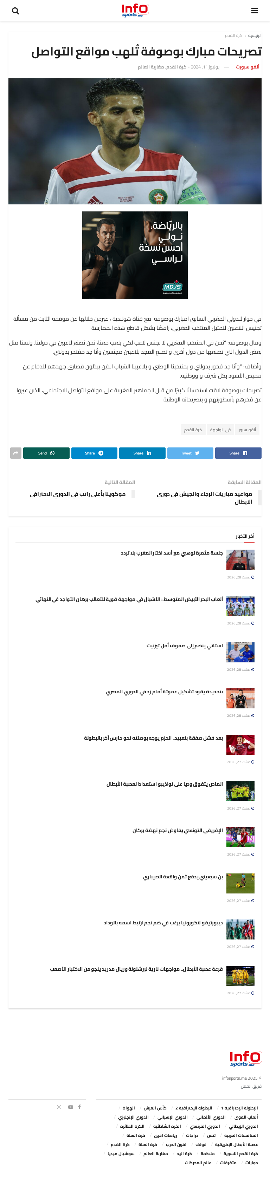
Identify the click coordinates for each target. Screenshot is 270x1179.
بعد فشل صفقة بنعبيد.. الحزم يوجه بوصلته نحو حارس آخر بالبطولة (153, 737)
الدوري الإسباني (173, 1117)
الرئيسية (255, 35)
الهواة (129, 1108)
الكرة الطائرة (132, 1126)
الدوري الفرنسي (205, 1126)
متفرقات (228, 1163)
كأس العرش (155, 1108)
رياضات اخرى (165, 1135)
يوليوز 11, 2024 (205, 67)
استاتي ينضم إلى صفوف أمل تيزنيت (185, 645)
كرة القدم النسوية (241, 1153)
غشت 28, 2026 (239, 577)
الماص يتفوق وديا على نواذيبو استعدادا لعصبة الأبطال (165, 783)
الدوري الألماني (211, 1117)
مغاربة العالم (151, 67)
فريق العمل (251, 1086)
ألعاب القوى (246, 1117)
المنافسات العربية (241, 1135)
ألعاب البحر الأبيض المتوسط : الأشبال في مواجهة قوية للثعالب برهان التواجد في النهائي (129, 599)
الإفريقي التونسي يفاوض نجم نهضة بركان (178, 830)
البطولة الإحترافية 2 (193, 1108)
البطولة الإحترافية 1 (239, 1108)
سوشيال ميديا (121, 1153)
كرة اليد (184, 1153)
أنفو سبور (247, 430)
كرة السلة (136, 1135)
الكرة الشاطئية (167, 1126)
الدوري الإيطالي (243, 1126)
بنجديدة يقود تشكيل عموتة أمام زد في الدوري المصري (164, 691)
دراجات (192, 1135)
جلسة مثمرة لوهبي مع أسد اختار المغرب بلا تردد (172, 552)
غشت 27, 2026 (239, 762)
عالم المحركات (198, 1163)
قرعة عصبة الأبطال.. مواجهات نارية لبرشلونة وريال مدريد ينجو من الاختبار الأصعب (136, 969)
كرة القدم (234, 35)
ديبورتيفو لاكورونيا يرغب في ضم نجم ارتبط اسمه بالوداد (163, 922)
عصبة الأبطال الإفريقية (236, 1144)
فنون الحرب (176, 1144)
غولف (200, 1144)
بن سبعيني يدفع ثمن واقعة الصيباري (183, 876)
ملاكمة (208, 1153)
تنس (211, 1135)
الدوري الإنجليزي (133, 1117)
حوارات (251, 1163)
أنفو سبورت (247, 67)
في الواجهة (220, 430)
